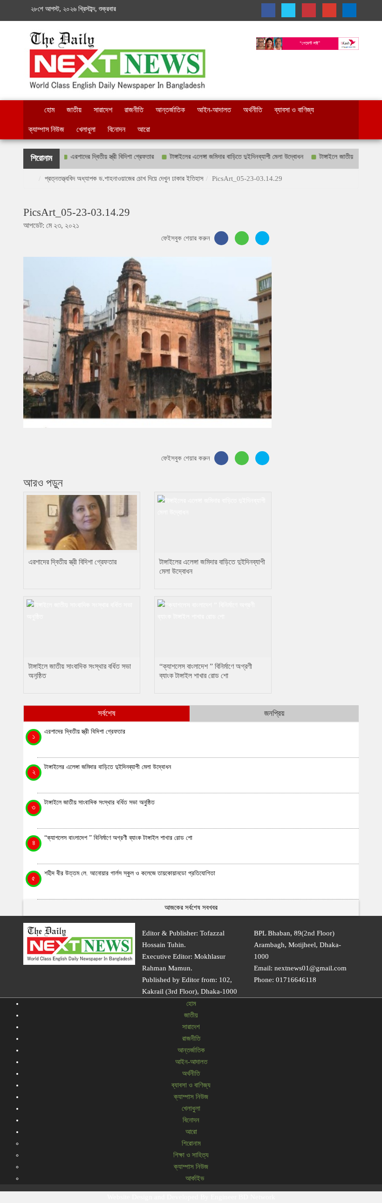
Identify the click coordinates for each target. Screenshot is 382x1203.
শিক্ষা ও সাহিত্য (191, 1155)
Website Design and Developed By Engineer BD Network (191, 1197)
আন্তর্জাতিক (170, 110)
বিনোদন (116, 129)
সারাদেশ (103, 110)
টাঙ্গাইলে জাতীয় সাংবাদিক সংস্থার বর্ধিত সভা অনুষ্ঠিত (99, 802)
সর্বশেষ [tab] (107, 713)
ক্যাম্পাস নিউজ (46, 129)
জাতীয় (74, 110)
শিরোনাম (191, 1143)
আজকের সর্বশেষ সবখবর (191, 907)
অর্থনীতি (252, 110)
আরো (143, 129)
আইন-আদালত (214, 110)
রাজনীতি (133, 110)
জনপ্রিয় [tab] (274, 713)
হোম (49, 110)
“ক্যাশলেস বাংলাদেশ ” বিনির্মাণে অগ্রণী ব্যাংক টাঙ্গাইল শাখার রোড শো (119, 837)
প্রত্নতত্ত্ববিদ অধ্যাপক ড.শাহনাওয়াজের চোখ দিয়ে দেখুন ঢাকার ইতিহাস (124, 178)
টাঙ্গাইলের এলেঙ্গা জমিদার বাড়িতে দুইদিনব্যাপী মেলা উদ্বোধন (220, 156)
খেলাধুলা (86, 129)
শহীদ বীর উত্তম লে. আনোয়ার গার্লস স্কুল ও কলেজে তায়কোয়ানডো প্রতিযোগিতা (129, 873)
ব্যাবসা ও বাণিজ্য (294, 110)
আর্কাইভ (194, 1178)
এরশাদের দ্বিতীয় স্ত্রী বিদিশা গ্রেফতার (96, 156)
